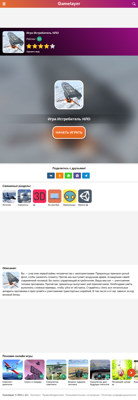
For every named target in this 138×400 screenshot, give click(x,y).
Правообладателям (53, 395)
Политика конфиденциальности (118, 395)
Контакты (35, 395)
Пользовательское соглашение (82, 395)
